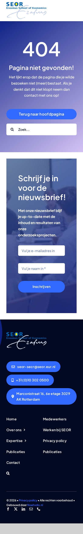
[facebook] (8, 509)
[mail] (31, 509)
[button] (23, 473)
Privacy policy (28, 500)
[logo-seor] (26, 3)
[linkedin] (23, 509)
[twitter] (15, 509)
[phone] (38, 509)
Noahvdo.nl (35, 505)
